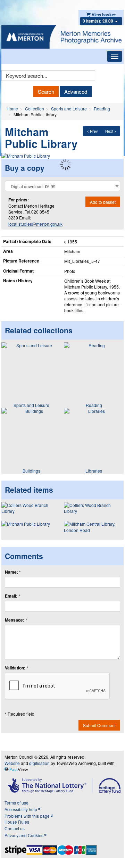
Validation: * (16, 668)
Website (12, 763)
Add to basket (103, 202)
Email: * (12, 596)
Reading (102, 108)
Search (46, 91)
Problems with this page (28, 816)
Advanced (75, 91)
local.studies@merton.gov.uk (35, 224)
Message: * (16, 620)
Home (12, 108)
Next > (110, 131)
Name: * (13, 572)
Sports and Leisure (69, 108)
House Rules (17, 822)
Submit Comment (99, 725)
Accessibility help (21, 809)
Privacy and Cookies (24, 835)
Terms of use (16, 803)
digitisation (39, 763)
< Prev (92, 131)
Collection (34, 108)
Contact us (15, 828)
